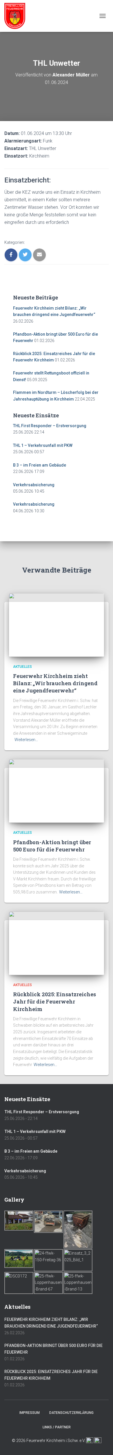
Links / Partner (57, 1427)
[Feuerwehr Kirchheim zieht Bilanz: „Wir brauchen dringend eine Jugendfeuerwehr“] (56, 624)
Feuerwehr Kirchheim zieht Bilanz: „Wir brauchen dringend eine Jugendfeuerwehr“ (55, 683)
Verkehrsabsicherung (33, 484)
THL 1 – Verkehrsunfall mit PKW (42, 445)
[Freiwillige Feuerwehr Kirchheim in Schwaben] (17, 16)
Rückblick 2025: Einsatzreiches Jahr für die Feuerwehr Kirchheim (54, 1001)
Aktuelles (22, 667)
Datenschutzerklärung (71, 1413)
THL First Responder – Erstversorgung (49, 425)
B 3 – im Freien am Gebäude (39, 465)
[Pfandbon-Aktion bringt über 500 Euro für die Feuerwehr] (56, 790)
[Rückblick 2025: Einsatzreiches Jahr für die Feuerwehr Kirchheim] (56, 942)
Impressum (29, 1413)
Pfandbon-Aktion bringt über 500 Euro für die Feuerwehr (52, 846)
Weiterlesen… (26, 739)
